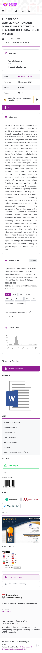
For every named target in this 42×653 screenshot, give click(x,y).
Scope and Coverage (12, 422)
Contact (7, 447)
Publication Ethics (10, 427)
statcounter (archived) (17, 584)
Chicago (9, 299)
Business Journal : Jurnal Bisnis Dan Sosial (19, 603)
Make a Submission (16, 368)
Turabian (9, 303)
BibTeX (9, 316)
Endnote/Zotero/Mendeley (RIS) (18, 312)
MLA (33, 299)
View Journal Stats (16, 577)
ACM (7, 295)
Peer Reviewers (10, 437)
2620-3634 (11, 477)
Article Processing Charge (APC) (16, 452)
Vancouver (20, 303)
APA (21, 295)
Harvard (19, 299)
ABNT (28, 295)
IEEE (27, 299)
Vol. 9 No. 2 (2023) (14, 39)
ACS (14, 295)
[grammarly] (11, 499)
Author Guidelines (10, 442)
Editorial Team (9, 432)
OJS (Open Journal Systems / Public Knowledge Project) (17, 648)
